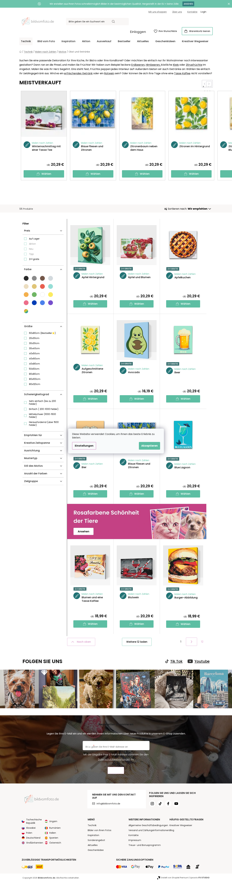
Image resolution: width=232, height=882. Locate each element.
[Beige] (34, 286)
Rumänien (55, 827)
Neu (31, 248)
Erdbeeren (138, 65)
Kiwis (176, 65)
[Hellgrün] (34, 294)
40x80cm (34, 363)
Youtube (202, 661)
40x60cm (34, 358)
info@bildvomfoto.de (108, 803)
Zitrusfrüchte (194, 65)
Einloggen (138, 32)
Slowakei (31, 827)
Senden (116, 770)
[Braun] (42, 278)
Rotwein (109, 73)
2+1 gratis (34, 259)
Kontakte (192, 11)
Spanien (53, 837)
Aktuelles (93, 845)
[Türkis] (50, 286)
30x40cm (34, 348)
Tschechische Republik (34, 821)
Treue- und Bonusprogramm (145, 845)
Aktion (32, 243)
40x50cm (34, 353)
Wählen (46, 174)
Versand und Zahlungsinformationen (149, 830)
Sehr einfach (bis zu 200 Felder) (42, 402)
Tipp (31, 254)
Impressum (135, 840)
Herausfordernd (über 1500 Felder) (44, 423)
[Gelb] (50, 294)
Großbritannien (34, 842)
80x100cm (34, 379)
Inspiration (93, 835)
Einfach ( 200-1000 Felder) (44, 409)
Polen (29, 832)
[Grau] (34, 278)
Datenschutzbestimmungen (114, 759)
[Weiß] (42, 294)
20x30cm (34, 338)
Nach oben (84, 642)
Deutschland (33, 837)
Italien (52, 832)
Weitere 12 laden (136, 642)
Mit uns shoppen (157, 11)
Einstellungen (84, 446)
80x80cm (34, 374)
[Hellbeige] (26, 286)
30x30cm (34, 343)
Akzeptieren (149, 446)
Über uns (177, 11)
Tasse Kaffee (182, 73)
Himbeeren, (153, 65)
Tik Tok (176, 661)
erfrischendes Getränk (78, 73)
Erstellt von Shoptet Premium (174, 877)
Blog (171, 830)
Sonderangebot (96, 840)
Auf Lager (34, 238)
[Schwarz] (26, 278)
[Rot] (42, 286)
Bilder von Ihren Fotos (99, 830)
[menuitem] (26, 41)
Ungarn (53, 821)
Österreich (55, 842)
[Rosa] (26, 302)
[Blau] (34, 302)
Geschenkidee (96, 850)
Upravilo (200, 877)
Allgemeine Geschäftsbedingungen (148, 825)
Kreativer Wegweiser (180, 825)
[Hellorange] (26, 294)
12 (202, 641)
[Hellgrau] (50, 278)
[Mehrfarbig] (26, 311)
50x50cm (34, 368)
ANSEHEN (188, 3)
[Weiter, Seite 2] (191, 642)
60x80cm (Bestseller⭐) (42, 333)
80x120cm (34, 384)
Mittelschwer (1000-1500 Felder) (42, 415)
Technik (92, 825)
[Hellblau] (42, 302)
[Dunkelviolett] (50, 302)
